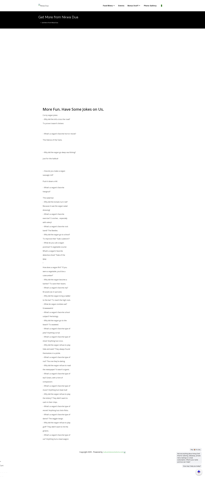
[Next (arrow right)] (2, 476)
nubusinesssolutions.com (113, 452)
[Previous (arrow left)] (0, 476)
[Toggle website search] (166, 5)
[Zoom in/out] (0, 472)
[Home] (39, 23)
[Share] (4, 472)
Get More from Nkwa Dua (50, 23)
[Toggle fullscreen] (2, 472)
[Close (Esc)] (6, 472)
